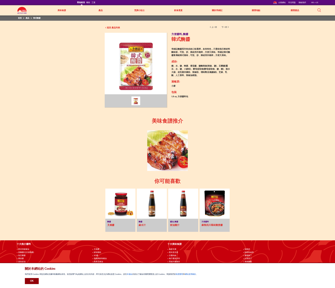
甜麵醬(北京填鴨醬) (26, 252)
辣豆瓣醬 (22, 255)
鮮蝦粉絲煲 (249, 252)
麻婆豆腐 (172, 249)
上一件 (214, 27)
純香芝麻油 (98, 262)
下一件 (224, 27)
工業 (93, 3)
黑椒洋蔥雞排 (174, 262)
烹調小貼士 (139, 10)
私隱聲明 (179, 274)
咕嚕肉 (247, 249)
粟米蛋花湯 (173, 252)
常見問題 (292, 3)
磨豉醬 (21, 258)
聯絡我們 (302, 3)
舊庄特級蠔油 (23, 249)
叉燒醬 (96, 249)
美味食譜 (62, 10)
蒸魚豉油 (22, 262)
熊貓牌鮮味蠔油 (100, 258)
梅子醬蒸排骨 (174, 258)
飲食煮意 (178, 10)
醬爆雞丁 (248, 255)
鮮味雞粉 (97, 252)
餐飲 (88, 3)
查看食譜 (165, 137)
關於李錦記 (217, 10)
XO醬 (96, 255)
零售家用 (81, 3)
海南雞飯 (248, 262)
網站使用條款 (190, 274)
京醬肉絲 (172, 255)
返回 (109, 28)
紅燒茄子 (248, 258)
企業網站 (282, 3)
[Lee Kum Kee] (22, 12)
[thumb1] (167, 150)
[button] (319, 10)
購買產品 (295, 10)
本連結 (129, 274)
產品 (101, 10)
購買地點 (256, 10)
